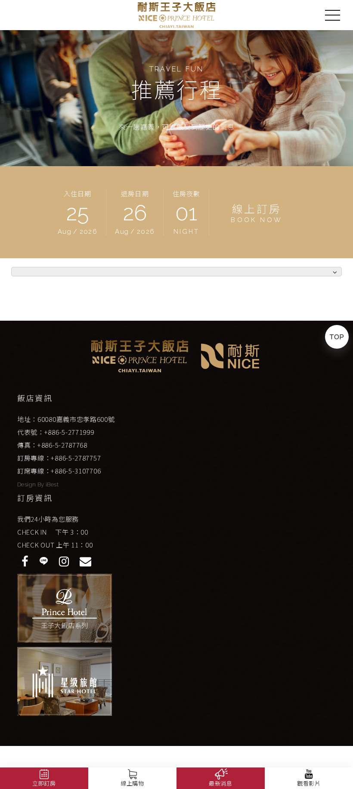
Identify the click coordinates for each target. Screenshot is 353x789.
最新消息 (220, 783)
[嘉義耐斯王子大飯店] (139, 356)
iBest (52, 484)
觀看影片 (309, 783)
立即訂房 (44, 783)
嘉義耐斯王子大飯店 (176, 15)
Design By (31, 484)
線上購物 (132, 783)
